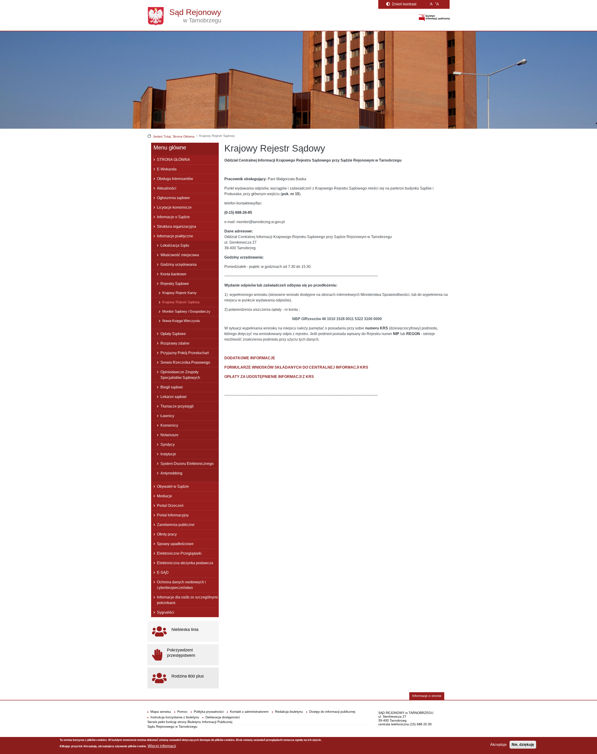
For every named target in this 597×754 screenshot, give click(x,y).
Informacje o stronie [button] (426, 696)
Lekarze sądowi (173, 397)
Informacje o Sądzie (173, 217)
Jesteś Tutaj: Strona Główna (173, 136)
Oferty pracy (167, 534)
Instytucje (168, 454)
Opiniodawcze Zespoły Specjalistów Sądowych (180, 375)
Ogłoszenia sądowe (173, 198)
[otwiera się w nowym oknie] (434, 18)
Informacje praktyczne (175, 236)
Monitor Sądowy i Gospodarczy (186, 311)
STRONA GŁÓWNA (173, 160)
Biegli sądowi (171, 387)
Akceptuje (498, 745)
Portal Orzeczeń (170, 506)
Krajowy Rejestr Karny (179, 293)
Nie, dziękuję (523, 745)
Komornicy (169, 425)
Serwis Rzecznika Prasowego (185, 362)
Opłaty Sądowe (173, 334)
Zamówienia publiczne (175, 525)
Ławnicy (167, 416)
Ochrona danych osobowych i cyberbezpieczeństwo (181, 585)
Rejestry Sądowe (174, 284)
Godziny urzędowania (178, 264)
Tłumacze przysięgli (177, 406)
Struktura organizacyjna (176, 226)
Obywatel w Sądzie (173, 486)
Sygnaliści (165, 612)
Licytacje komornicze (174, 207)
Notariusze (169, 435)
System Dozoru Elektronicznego (187, 464)
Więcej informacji (162, 746)
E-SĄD (163, 572)
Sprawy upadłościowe (175, 544)
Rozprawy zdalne (174, 343)
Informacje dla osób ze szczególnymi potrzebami (187, 600)
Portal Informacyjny (173, 515)
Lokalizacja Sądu (174, 245)
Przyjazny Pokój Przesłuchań (184, 353)
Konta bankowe (173, 274)
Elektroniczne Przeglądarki (179, 553)
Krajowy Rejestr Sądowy (181, 302)
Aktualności (166, 188)
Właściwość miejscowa (179, 255)
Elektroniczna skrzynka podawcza (185, 563)
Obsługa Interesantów (175, 179)
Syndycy (167, 444)
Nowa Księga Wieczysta (181, 321)
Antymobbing (171, 473)
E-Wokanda (167, 169)
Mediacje (164, 496)
